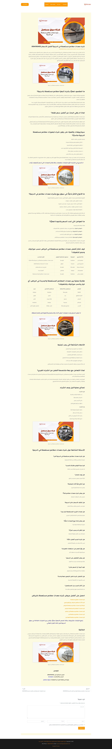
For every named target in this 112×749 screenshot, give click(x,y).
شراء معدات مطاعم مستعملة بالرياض (73, 49)
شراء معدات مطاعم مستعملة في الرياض (75, 611)
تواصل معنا (52, 4)
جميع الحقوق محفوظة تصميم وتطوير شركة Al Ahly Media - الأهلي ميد (52, 741)
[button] (62, 4)
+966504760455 (50, 743)
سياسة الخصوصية (56, 746)
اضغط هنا (50, 677)
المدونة (46, 4)
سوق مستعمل (46, 680)
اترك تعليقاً (83, 49)
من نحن (58, 4)
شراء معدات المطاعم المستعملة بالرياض (75, 608)
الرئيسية (65, 4)
